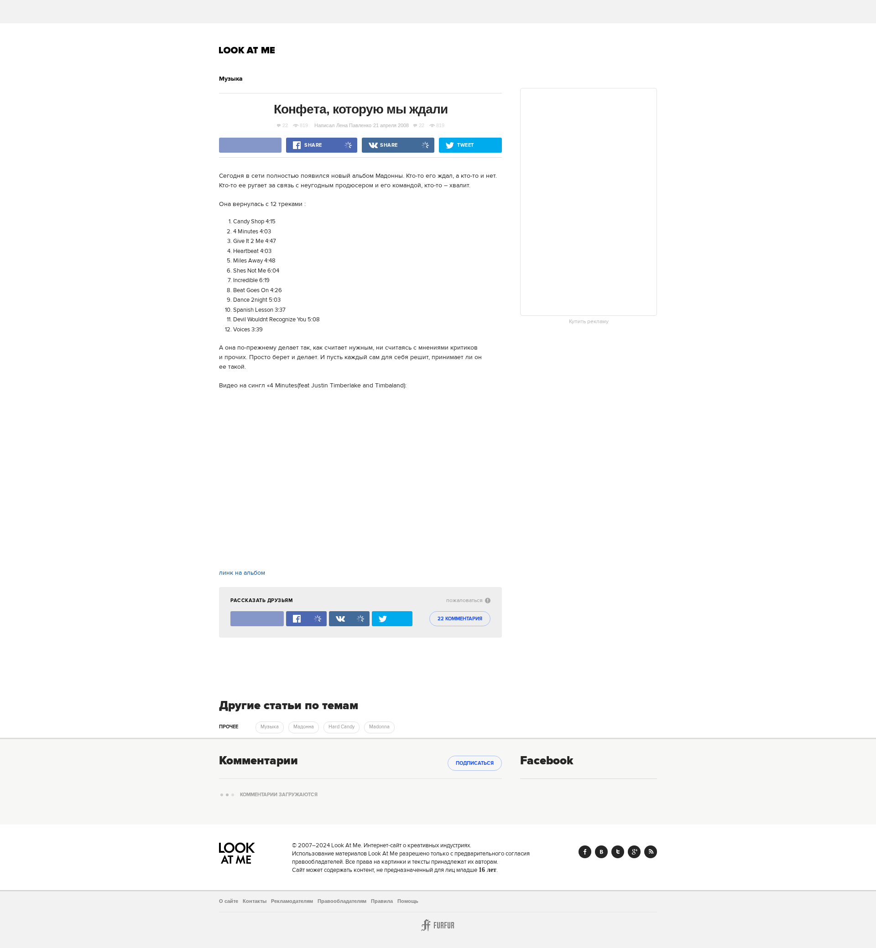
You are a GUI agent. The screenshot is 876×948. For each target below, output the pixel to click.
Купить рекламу (589, 322)
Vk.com (601, 851)
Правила (382, 901)
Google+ (634, 851)
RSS (650, 851)
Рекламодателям (292, 901)
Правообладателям (342, 901)
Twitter (617, 851)
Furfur (438, 925)
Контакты (254, 901)
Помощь (407, 901)
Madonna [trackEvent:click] (379, 727)
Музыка (231, 79)
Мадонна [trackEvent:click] (303, 727)
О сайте (228, 901)
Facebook (585, 851)
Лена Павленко (353, 125)
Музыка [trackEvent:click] (270, 727)
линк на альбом (242, 573)
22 (285, 125)
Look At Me (247, 50)
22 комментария (460, 619)
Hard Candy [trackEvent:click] (341, 727)
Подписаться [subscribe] (475, 763)
